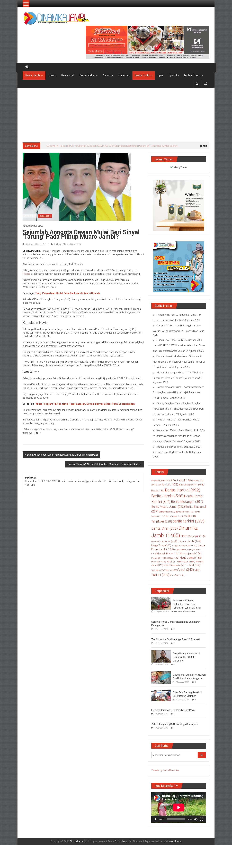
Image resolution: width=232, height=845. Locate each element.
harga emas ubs (183, 549)
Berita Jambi (32, 75)
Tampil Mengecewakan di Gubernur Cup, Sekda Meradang (186, 657)
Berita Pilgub (167, 511)
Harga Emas (161, 545)
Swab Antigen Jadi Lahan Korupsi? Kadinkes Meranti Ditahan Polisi (62, 454)
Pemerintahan (87, 75)
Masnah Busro (168, 553)
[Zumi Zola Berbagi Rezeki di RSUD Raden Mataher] (161, 695)
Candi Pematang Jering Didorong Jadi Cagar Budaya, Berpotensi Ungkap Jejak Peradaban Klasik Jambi (178, 392)
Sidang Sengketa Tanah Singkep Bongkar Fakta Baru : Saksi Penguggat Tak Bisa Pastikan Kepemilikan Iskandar (178, 409)
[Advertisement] (116, 113)
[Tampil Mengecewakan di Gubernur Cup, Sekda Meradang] (161, 656)
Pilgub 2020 (170, 558)
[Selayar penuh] (201, 819)
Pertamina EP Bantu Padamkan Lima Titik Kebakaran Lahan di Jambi (187, 604)
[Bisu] (196, 819)
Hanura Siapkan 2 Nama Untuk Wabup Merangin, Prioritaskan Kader (104, 464)
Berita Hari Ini (182, 490)
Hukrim (52, 75)
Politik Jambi (187, 562)
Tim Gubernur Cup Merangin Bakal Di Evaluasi (175, 639)
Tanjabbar (157, 570)
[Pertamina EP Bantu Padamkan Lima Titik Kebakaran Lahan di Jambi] (161, 603)
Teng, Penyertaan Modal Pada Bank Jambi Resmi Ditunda (67, 293)
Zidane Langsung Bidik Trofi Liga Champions (175, 724)
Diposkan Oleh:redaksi (35, 244)
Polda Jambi (158, 562)
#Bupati (197, 481)
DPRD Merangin (193, 536)
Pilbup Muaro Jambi (72, 244)
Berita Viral (67, 75)
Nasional (108, 75)
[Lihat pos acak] (205, 84)
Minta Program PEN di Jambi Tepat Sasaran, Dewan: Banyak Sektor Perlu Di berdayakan (85, 403)
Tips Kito (173, 75)
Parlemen (124, 75)
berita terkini (188, 521)
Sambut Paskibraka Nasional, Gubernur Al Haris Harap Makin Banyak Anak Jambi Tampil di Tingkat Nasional (179, 362)
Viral (186, 570)
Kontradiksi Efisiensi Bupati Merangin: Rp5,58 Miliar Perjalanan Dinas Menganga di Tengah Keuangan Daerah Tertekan (179, 436)
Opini (160, 75)
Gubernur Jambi (188, 541)
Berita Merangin (187, 502)
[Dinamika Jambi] (27, 67)
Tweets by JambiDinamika (165, 770)
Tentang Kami (192, 75)
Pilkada (26, 273)
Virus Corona (177, 575)
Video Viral (171, 570)
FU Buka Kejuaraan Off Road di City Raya (173, 710)
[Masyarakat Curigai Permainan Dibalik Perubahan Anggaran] (161, 677)
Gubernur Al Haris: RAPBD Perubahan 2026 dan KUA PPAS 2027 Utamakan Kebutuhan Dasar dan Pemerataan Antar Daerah (111, 145)
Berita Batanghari (188, 485)
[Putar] (155, 819)
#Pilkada (57, 244)
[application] (178, 807)
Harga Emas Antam (184, 545)
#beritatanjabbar (160, 481)
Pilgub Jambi (190, 557)
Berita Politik (142, 75)
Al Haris (170, 484)
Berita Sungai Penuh (176, 516)
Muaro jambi (191, 553)
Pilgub (156, 558)
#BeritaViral (181, 480)
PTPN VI (192, 565)
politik (172, 561)
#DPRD (156, 485)
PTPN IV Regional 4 (174, 565)
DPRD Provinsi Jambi (163, 541)
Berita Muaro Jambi (168, 506)
